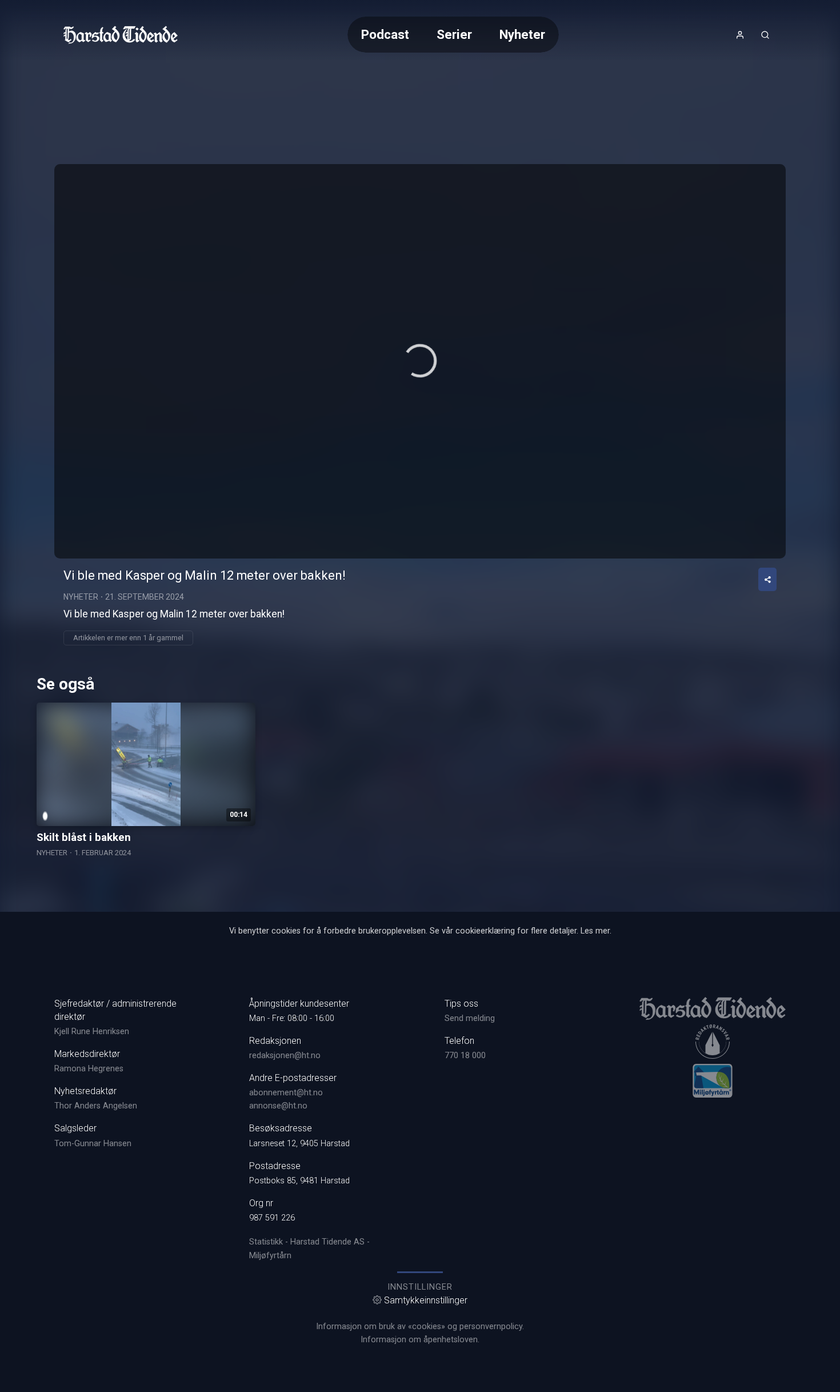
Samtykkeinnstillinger (425, 1300)
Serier (454, 34)
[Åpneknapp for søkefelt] (765, 34)
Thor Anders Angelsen (95, 1106)
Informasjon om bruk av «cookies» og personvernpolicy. (420, 1326)
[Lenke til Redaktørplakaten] (712, 1041)
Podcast (385, 34)
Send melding (470, 1018)
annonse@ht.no (278, 1106)
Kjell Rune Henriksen (91, 1031)
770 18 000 (465, 1055)
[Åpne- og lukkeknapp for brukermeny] (740, 34)
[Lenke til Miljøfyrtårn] (712, 1080)
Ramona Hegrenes (88, 1069)
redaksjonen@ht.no (285, 1055)
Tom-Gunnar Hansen (92, 1143)
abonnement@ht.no (286, 1093)
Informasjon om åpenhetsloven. (420, 1340)
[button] (420, 361)
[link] (120, 35)
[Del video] (767, 579)
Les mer (595, 931)
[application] (420, 361)
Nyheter (522, 34)
